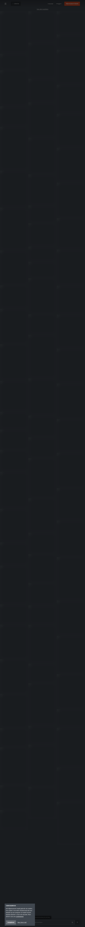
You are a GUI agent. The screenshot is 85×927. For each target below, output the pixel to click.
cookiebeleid (19, 916)
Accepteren (11, 922)
